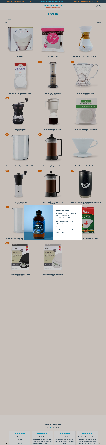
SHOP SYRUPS (60, 232)
